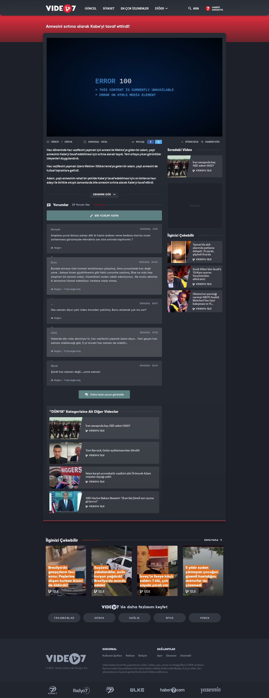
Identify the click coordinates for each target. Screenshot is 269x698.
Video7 (55, 142)
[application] (134, 87)
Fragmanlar (64, 618)
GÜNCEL (90, 8)
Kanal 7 (52, 690)
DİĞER (160, 8)
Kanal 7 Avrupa (110, 690)
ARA (195, 8)
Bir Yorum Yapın (106, 215)
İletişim (142, 655)
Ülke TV (137, 690)
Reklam (130, 655)
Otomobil (185, 655)
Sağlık (134, 618)
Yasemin (211, 690)
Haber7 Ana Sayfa (214, 8)
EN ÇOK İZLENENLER (135, 8)
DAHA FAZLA (211, 540)
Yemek (205, 618)
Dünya (99, 618)
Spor (170, 618)
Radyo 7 (81, 690)
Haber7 (172, 690)
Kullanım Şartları (112, 655)
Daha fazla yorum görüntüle (107, 394)
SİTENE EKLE (191, 142)
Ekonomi (171, 655)
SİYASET (108, 8)
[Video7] (61, 8)
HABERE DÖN (212, 142)
